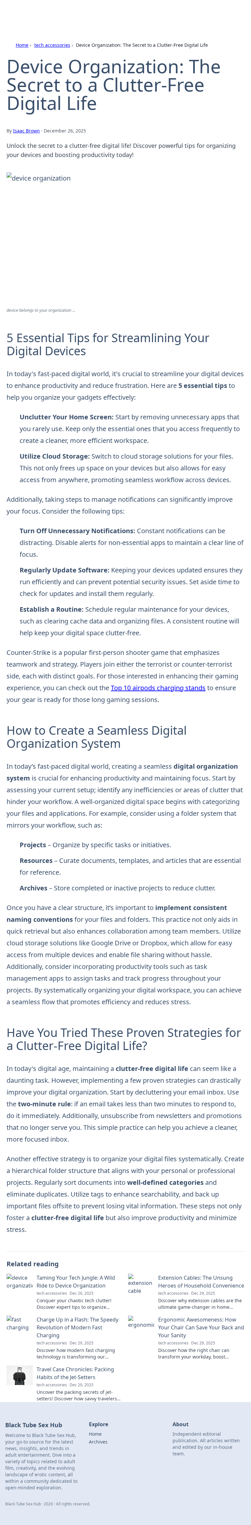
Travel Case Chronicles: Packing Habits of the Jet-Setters (75, 1373)
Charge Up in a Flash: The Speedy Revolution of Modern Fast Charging (77, 1327)
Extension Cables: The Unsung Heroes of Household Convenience (201, 1281)
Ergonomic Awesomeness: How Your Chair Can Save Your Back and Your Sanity (201, 1327)
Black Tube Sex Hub (41, 13)
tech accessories (52, 45)
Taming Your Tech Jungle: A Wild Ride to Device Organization (76, 1281)
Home (22, 45)
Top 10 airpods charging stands (158, 687)
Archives (98, 1442)
